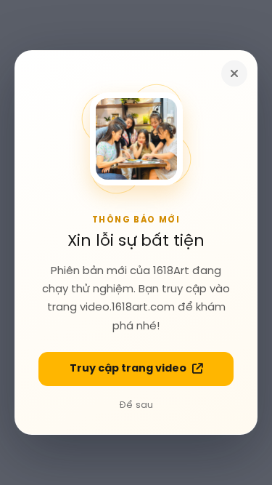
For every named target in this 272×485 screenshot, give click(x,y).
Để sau (136, 405)
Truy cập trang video (128, 368)
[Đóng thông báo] (234, 73)
